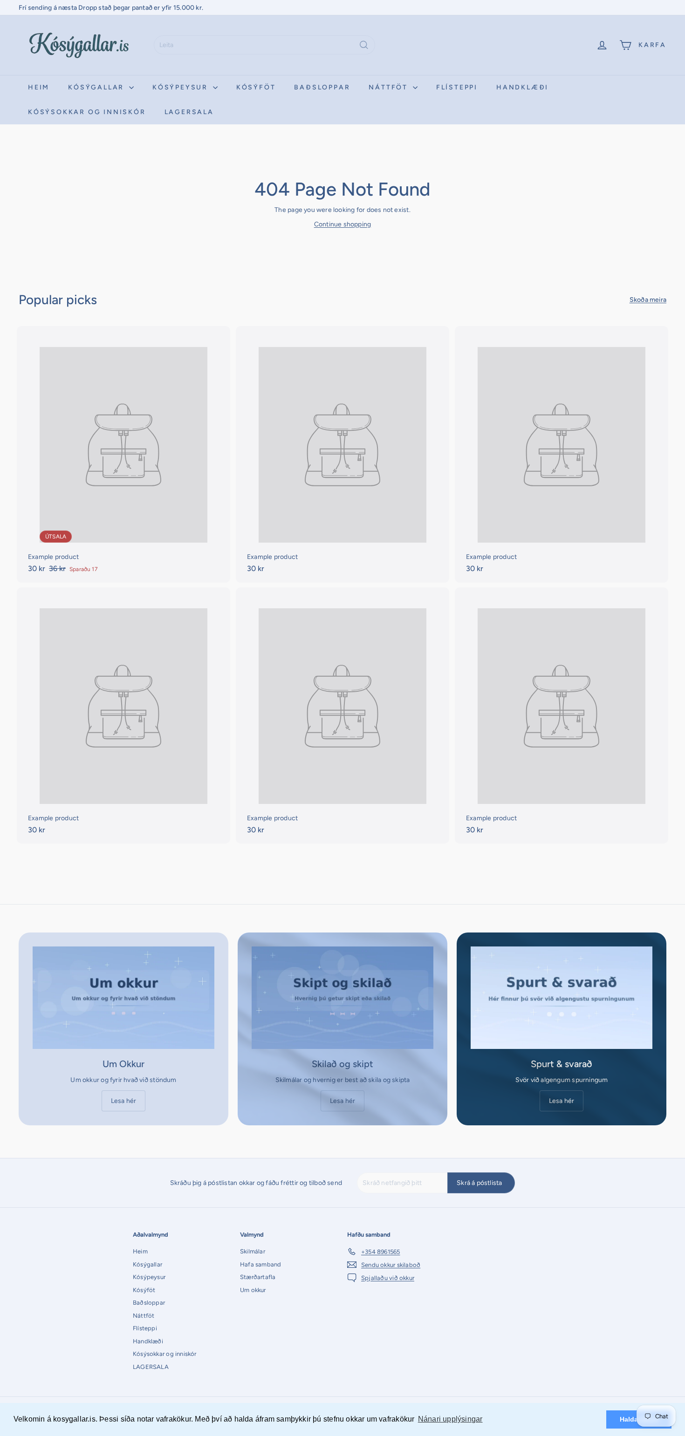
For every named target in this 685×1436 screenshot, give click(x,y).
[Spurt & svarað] (561, 997)
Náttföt (389, 87)
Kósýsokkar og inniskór (87, 112)
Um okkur (253, 1289)
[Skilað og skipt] (342, 997)
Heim (38, 87)
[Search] (364, 44)
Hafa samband (260, 1264)
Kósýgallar (97, 87)
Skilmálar (252, 1251)
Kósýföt (256, 87)
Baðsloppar (322, 87)
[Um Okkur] (123, 997)
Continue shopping (342, 224)
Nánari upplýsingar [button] (450, 1419)
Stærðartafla (258, 1276)
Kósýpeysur (181, 87)
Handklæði (522, 87)
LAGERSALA (189, 112)
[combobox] (264, 44)
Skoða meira (648, 300)
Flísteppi (457, 87)
